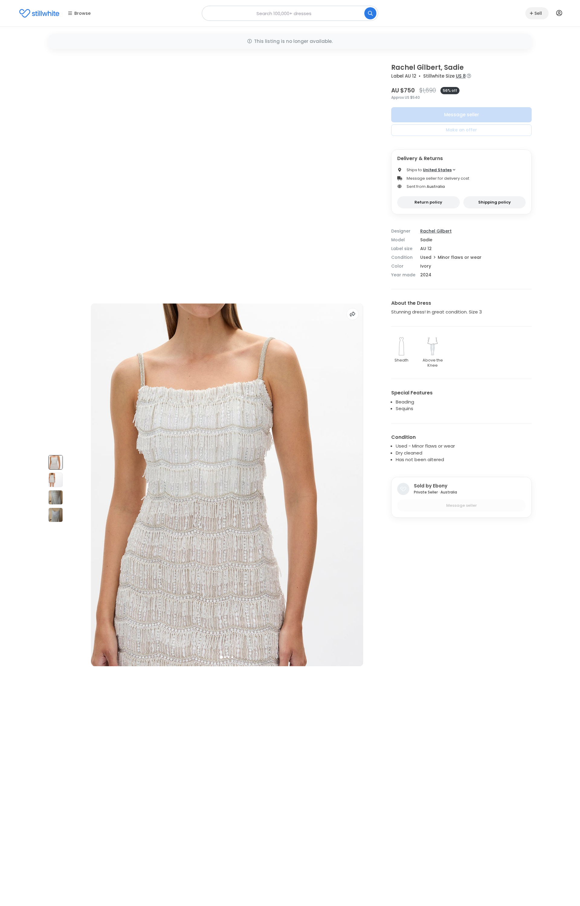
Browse (82, 13)
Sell (538, 13)
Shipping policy (494, 202)
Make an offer (461, 130)
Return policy (428, 202)
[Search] (370, 13)
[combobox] (290, 13)
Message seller (461, 114)
